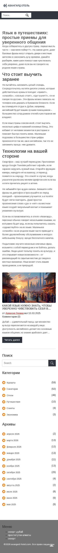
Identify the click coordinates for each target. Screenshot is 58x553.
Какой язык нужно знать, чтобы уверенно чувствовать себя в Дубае (27, 307)
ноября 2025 (13, 466)
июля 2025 (12, 491)
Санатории (12, 389)
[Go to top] (53, 548)
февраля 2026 (14, 446)
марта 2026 (12, 440)
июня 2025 (12, 498)
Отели (10, 395)
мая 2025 (11, 504)
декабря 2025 (14, 459)
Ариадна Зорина (15, 313)
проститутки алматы (19, 535)
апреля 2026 (13, 434)
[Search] (52, 363)
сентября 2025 (14, 478)
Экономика (12, 414)
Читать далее (12, 340)
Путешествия (13, 401)
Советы (11, 408)
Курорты (11, 382)
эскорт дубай (15, 532)
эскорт (12, 538)
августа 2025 (13, 485)
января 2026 (13, 453)
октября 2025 (13, 472)
